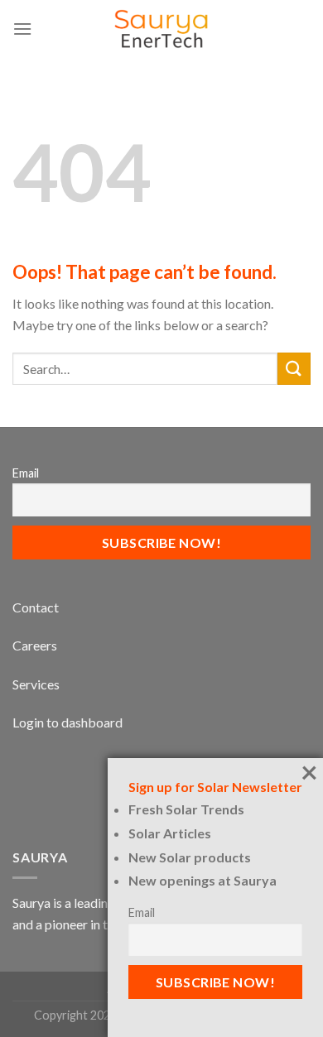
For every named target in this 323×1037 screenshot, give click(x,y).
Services (36, 684)
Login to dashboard (67, 722)
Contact (35, 607)
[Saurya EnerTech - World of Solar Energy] (161, 29)
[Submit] (294, 369)
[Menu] (22, 28)
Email (25, 473)
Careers (34, 645)
